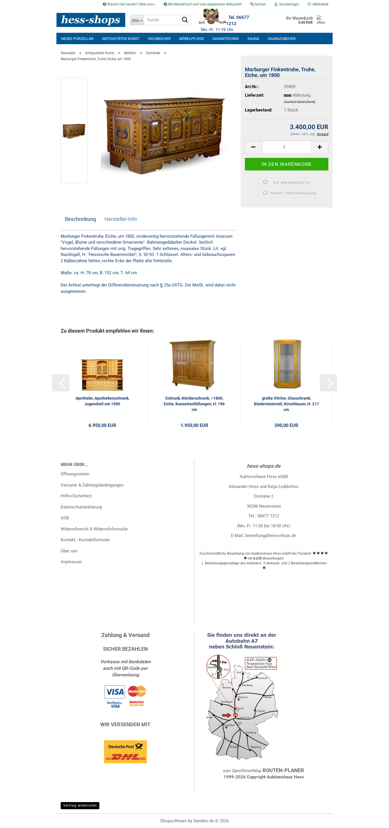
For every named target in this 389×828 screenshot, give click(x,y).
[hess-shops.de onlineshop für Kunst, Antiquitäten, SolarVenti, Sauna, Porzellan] (91, 20)
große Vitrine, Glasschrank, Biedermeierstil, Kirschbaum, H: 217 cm (286, 404)
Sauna (253, 38)
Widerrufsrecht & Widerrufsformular (94, 529)
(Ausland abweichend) (299, 102)
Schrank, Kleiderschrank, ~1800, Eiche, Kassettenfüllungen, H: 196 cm (194, 404)
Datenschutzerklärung (81, 507)
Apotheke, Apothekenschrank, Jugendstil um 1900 (102, 401)
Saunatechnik (225, 38)
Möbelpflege (191, 38)
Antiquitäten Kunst (121, 38)
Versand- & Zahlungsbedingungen (92, 485)
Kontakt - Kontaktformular (85, 539)
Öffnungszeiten (75, 474)
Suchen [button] (260, 4)
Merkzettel (319, 4)
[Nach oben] (373, 819)
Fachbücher (159, 38)
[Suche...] (184, 20)
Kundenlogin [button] (288, 4)
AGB (65, 517)
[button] (253, 147)
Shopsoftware (173, 820)
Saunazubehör (282, 38)
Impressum (71, 561)
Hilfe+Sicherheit (76, 496)
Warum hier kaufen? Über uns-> (130, 4)
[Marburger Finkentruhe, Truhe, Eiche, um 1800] (165, 130)
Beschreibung (80, 219)
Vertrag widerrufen (80, 805)
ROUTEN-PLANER (283, 770)
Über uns (69, 551)
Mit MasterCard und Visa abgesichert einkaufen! (204, 4)
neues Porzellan (77, 38)
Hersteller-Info (121, 219)
